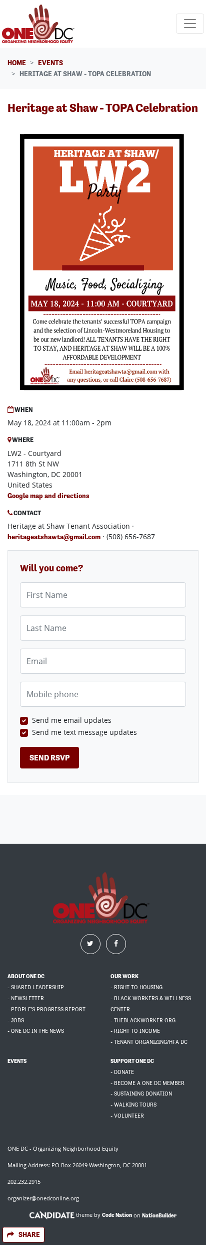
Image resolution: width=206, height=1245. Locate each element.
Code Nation (117, 1215)
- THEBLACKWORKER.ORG (143, 1020)
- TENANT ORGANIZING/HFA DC (149, 1042)
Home (17, 63)
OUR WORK (124, 976)
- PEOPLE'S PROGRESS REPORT (47, 1009)
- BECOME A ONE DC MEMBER (147, 1083)
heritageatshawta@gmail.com (54, 537)
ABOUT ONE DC (26, 976)
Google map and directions (49, 496)
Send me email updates (72, 720)
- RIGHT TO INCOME (135, 1031)
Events (50, 63)
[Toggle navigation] (190, 24)
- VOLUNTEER (127, 1116)
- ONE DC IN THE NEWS (36, 1031)
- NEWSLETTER (26, 998)
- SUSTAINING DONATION (141, 1094)
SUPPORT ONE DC (132, 1061)
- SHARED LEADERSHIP (36, 987)
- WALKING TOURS (133, 1105)
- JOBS (16, 1020)
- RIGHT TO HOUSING (136, 987)
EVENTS (17, 1061)
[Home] (39, 24)
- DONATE (122, 1072)
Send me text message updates (84, 732)
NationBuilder (159, 1215)
